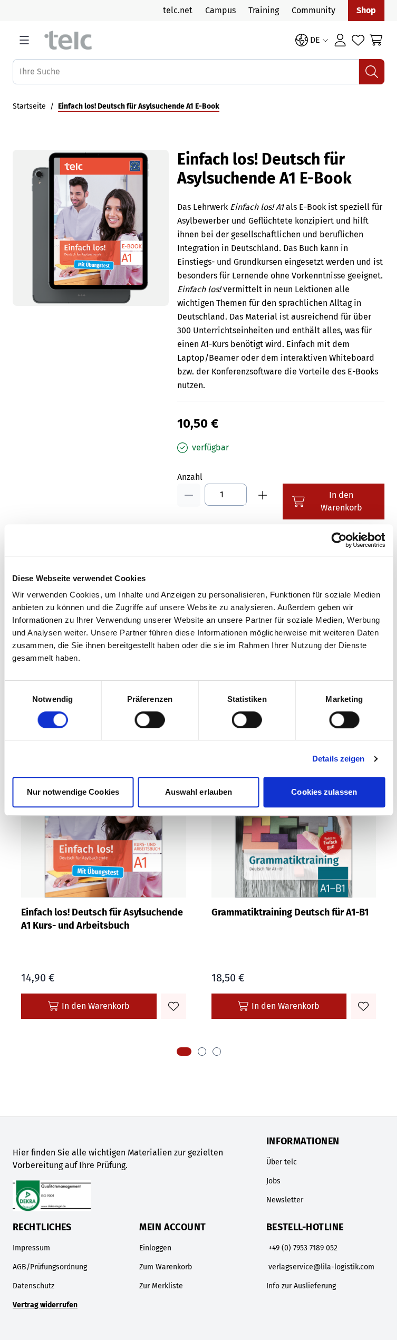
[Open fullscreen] (91, 228)
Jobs (273, 1181)
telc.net (177, 10)
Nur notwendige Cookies (73, 791)
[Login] (340, 40)
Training (263, 10)
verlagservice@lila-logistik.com (321, 1266)
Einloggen (155, 1247)
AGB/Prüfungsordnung (50, 1266)
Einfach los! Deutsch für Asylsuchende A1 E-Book (138, 106)
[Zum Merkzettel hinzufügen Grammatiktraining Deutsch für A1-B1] (363, 1006)
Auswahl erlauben (199, 791)
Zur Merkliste (161, 1285)
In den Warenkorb (96, 1006)
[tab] (184, 1051)
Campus (220, 10)
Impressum (31, 1247)
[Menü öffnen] (24, 40)
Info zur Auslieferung (301, 1285)
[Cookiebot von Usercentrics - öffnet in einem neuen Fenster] (339, 540)
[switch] (149, 719)
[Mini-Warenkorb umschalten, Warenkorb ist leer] (376, 40)
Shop (366, 10)
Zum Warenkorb (165, 1266)
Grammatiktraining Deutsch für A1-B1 (290, 912)
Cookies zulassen (324, 791)
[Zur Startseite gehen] (164, 40)
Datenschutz (33, 1285)
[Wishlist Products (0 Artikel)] (358, 40)
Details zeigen (338, 758)
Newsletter (284, 1200)
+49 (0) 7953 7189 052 (303, 1247)
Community (313, 10)
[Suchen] (371, 71)
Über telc (281, 1162)
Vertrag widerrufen (45, 1304)
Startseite (29, 106)
